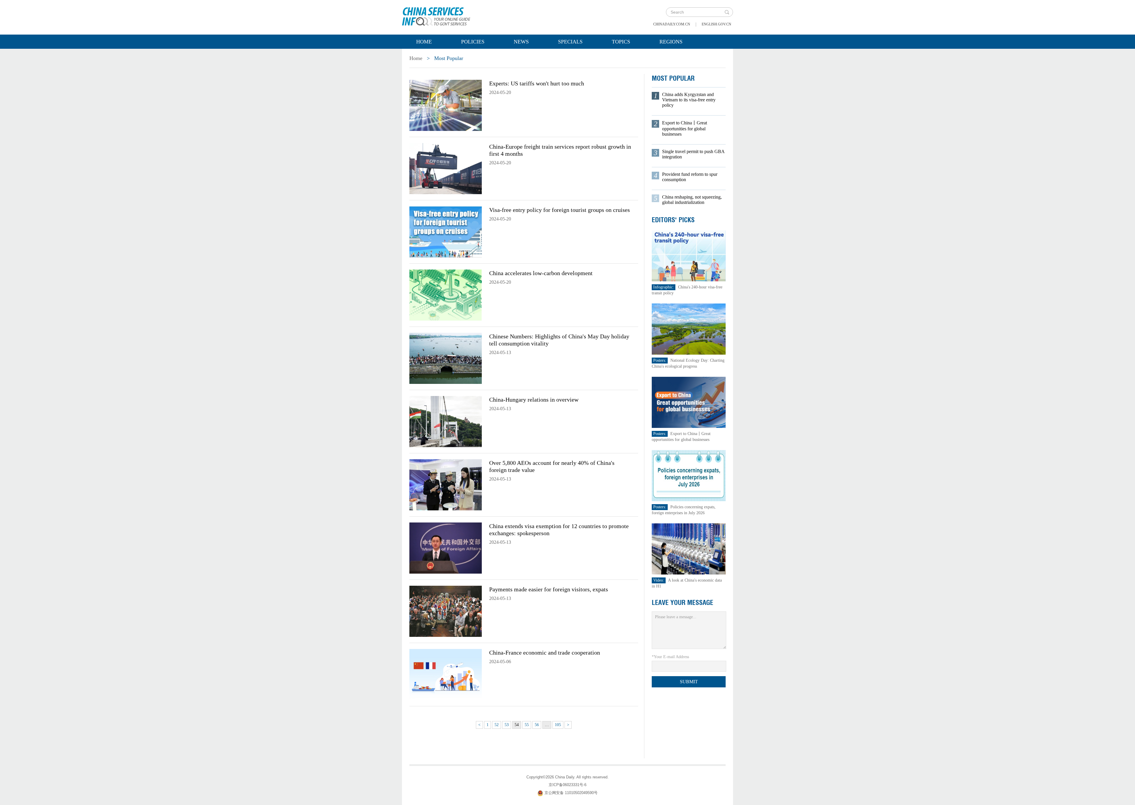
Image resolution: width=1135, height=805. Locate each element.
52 (496, 725)
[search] (727, 12)
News (521, 42)
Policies (472, 42)
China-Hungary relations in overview (533, 399)
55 (527, 725)
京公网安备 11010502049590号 (571, 793)
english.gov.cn (716, 24)
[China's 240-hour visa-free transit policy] (689, 255)
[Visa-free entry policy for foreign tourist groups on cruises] (445, 231)
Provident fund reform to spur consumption (689, 177)
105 (558, 725)
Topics (621, 42)
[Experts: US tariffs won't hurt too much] (445, 105)
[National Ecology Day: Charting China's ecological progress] (689, 329)
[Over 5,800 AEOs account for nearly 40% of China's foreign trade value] (445, 484)
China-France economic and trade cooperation (544, 652)
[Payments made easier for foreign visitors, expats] (445, 611)
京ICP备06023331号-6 (567, 785)
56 (537, 725)
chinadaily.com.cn (671, 24)
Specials (570, 42)
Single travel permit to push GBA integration (693, 154)
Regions (670, 42)
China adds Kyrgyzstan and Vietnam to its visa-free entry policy (689, 100)
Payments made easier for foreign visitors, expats (548, 589)
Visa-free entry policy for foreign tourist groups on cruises (559, 210)
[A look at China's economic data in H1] (689, 548)
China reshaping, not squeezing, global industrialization (692, 199)
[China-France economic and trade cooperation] (445, 674)
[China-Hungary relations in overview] (445, 421)
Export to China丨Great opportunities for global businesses (684, 128)
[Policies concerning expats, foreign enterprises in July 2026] (689, 475)
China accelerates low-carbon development (541, 273)
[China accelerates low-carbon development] (445, 295)
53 (507, 725)
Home (424, 42)
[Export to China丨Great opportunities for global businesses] (689, 402)
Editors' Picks (673, 219)
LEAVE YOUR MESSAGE (682, 602)
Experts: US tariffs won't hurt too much (536, 83)
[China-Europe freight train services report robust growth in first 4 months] (445, 168)
